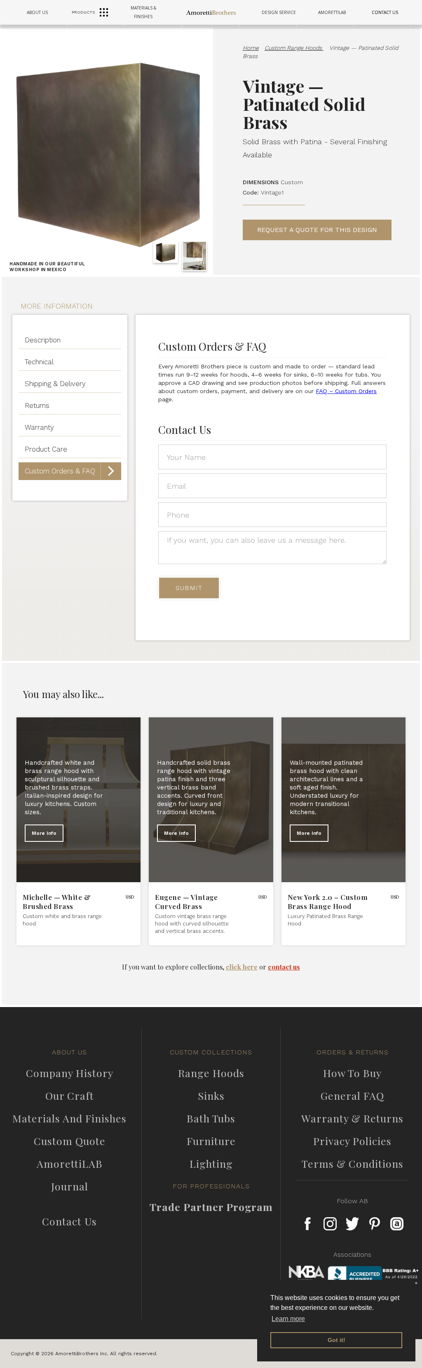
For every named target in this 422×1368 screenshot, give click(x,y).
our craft (69, 1095)
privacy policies (352, 1141)
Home (251, 48)
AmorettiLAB (70, 1163)
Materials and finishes (69, 1118)
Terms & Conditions (352, 1163)
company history (69, 1073)
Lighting (211, 1163)
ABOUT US (37, 12)
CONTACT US (385, 12)
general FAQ (352, 1095)
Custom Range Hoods (294, 48)
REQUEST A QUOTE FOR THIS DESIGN (317, 230)
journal (69, 1186)
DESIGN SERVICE (279, 12)
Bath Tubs (211, 1118)
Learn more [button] (288, 1318)
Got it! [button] (336, 1340)
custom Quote (70, 1141)
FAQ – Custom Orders (346, 391)
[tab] (70, 340)
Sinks (211, 1095)
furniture (211, 1141)
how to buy (352, 1073)
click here (242, 967)
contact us (284, 967)
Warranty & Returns (352, 1118)
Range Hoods (211, 1073)
